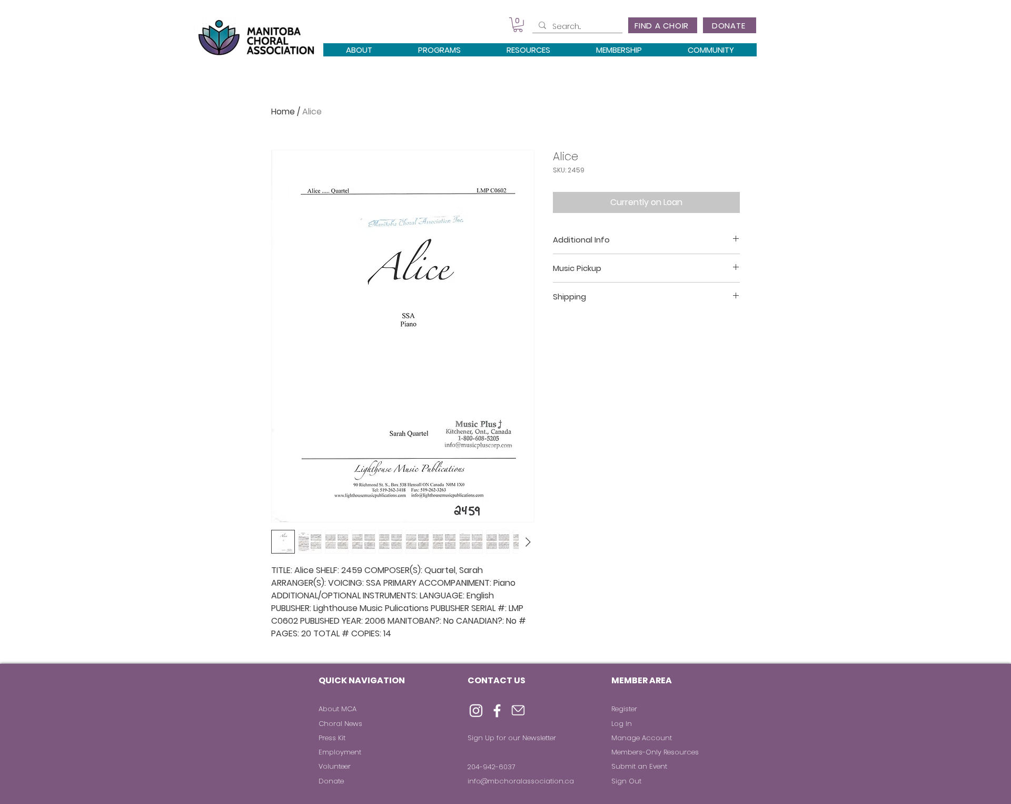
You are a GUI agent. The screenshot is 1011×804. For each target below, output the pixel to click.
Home (283, 111)
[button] (518, 24)
